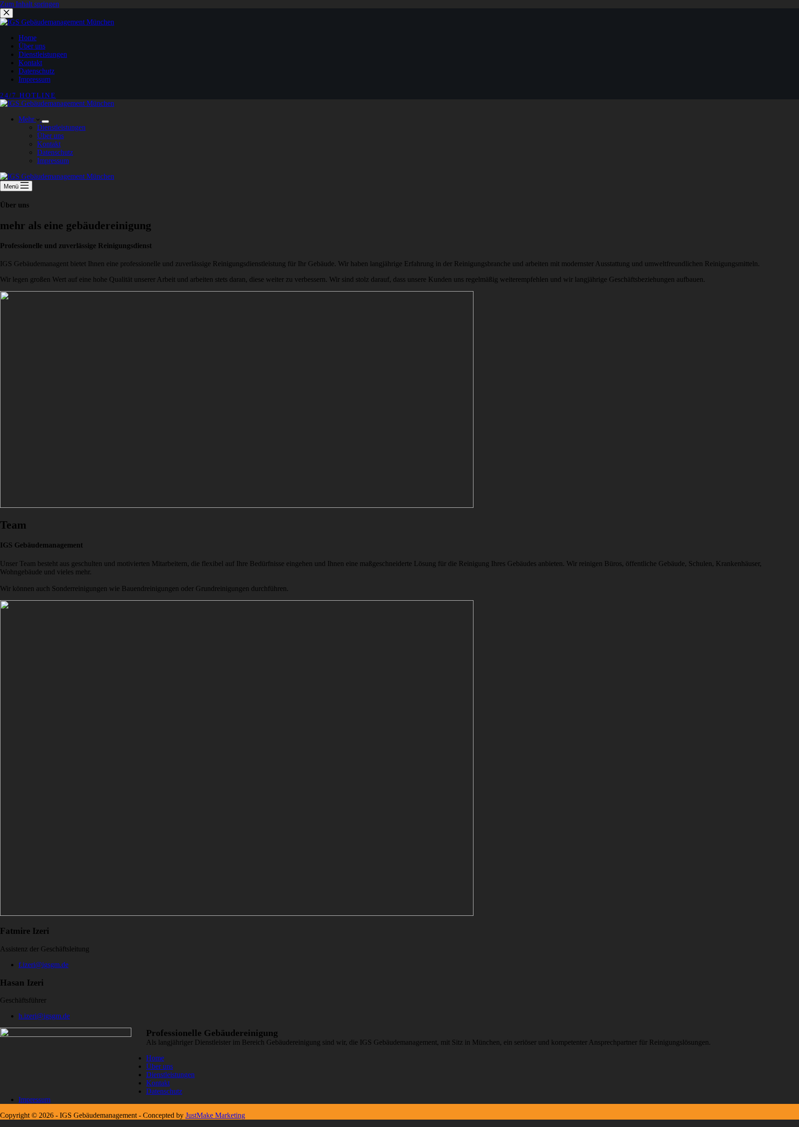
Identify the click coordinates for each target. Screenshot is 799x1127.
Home (155, 1058)
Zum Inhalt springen (29, 4)
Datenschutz (55, 152)
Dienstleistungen (61, 127)
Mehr (27, 119)
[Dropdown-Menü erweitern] (45, 121)
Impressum (53, 160)
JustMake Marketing (215, 1115)
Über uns (50, 136)
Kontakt (49, 144)
